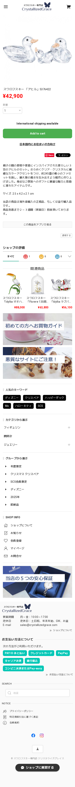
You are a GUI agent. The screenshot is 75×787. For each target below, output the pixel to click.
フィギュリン (12, 427)
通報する (66, 235)
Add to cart (37, 133)
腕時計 (8, 436)
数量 (5, 104)
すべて (10, 256)
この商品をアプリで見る (37, 224)
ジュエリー (11, 444)
